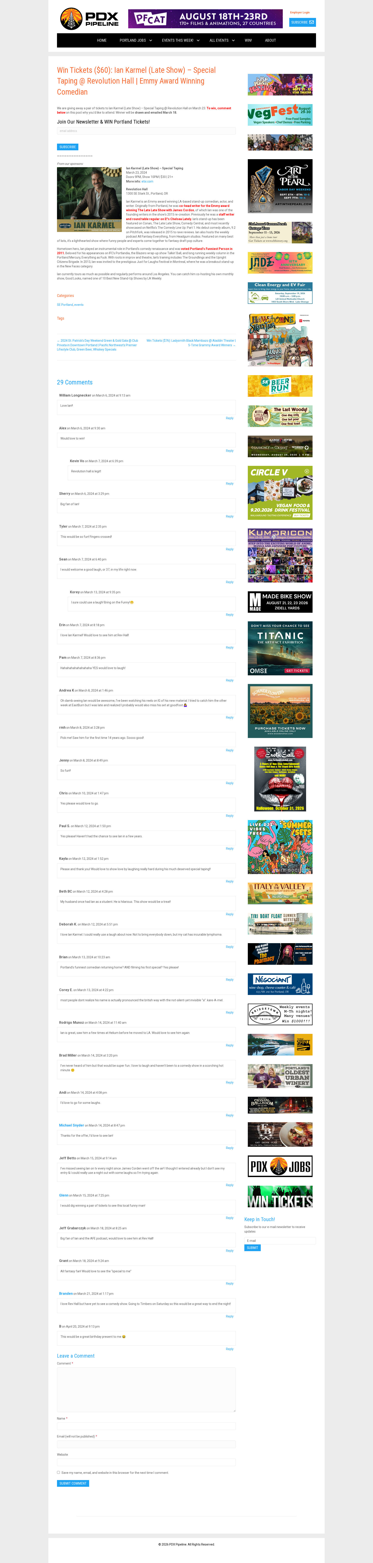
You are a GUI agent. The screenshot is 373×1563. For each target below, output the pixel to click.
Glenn (63, 1195)
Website (62, 1454)
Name (62, 1418)
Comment (65, 1363)
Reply (230, 418)
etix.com (147, 181)
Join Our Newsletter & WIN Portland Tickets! (103, 122)
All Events (219, 40)
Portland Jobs (133, 40)
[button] (150, 40)
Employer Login (300, 12)
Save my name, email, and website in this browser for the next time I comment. (115, 1472)
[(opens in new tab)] (205, 18)
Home (102, 40)
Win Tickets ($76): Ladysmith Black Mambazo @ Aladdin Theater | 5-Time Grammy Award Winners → (191, 343)
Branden (66, 1294)
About (270, 40)
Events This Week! (177, 40)
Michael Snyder (71, 1125)
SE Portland (65, 304)
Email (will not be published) (77, 1436)
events (79, 304)
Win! (248, 40)
